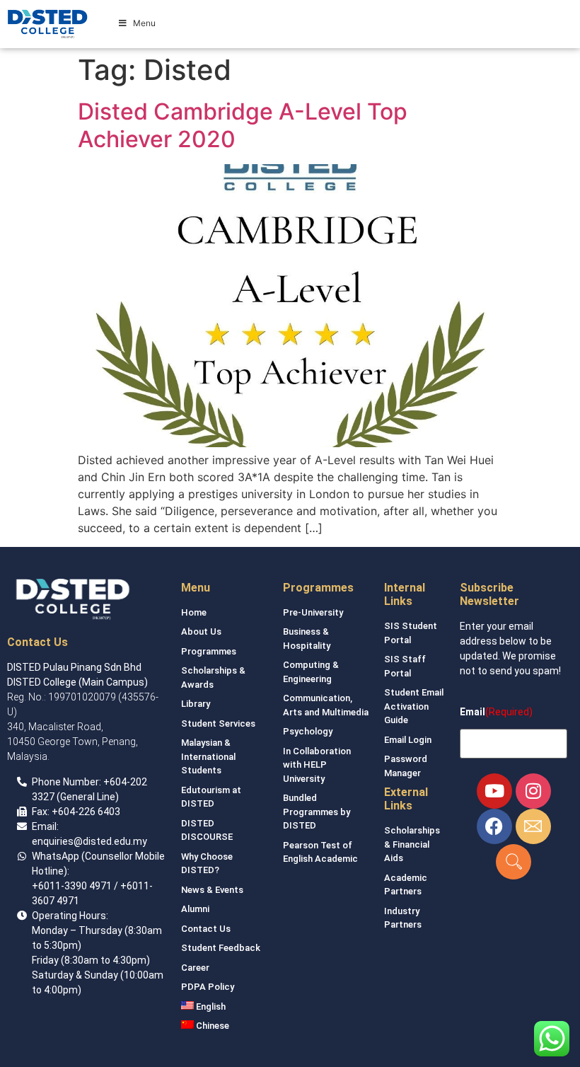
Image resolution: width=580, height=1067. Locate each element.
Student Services (218, 723)
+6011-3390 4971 (72, 886)
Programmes (208, 651)
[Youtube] (494, 791)
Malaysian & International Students (208, 756)
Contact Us (206, 928)
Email (472, 712)
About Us (201, 631)
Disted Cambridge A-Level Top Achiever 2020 (242, 125)
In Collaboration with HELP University (317, 765)
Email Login (407, 739)
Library (195, 703)
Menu (144, 23)
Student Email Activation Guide (413, 706)
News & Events (212, 889)
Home (194, 612)
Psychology (307, 731)
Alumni (195, 909)
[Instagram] (533, 791)
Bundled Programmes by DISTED (316, 811)
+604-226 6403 (86, 811)
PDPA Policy (207, 986)
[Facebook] (494, 826)
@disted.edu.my (110, 841)
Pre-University (313, 612)
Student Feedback (220, 947)
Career (195, 967)
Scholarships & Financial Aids (412, 844)
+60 (112, 782)
